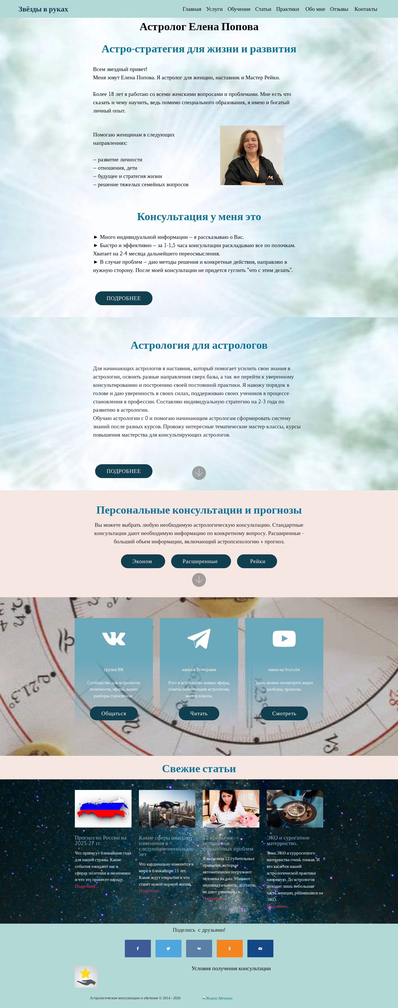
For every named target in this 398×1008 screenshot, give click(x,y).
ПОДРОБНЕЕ (124, 298)
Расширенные (201, 561)
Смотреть (284, 713)
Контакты (365, 9)
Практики (287, 9)
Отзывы (340, 9)
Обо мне (314, 9)
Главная (192, 9)
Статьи (263, 9)
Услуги (214, 9)
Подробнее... (86, 886)
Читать (199, 713)
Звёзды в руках (43, 9)
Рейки (257, 561)
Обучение (239, 9)
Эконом (143, 561)
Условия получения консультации (231, 968)
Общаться (113, 713)
